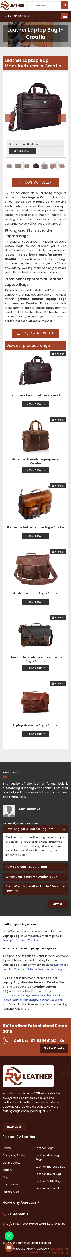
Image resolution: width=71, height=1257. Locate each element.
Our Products (11, 1162)
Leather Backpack (50, 1000)
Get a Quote (54, 1048)
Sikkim (42, 969)
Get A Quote (36, 404)
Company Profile (14, 1155)
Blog (6, 1177)
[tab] (35, 829)
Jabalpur (9, 940)
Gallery (7, 1170)
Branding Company (56, 1252)
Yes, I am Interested (37, 333)
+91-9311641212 (18, 16)
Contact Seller (38, 182)
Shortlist (59, 353)
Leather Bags (44, 1148)
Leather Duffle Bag (48, 1181)
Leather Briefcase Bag (35, 991)
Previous (9, 118)
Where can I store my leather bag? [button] (31, 877)
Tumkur (33, 940)
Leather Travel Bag (15, 995)
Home (7, 1148)
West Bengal (55, 969)
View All (58, 904)
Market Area (11, 1192)
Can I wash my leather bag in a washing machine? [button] (35, 888)
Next (62, 118)
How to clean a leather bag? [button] (27, 867)
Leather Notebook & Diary (46, 995)
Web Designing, (59, 1248)
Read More (14, 1127)
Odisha (31, 969)
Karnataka (61, 965)
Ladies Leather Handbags (20, 1000)
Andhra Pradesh (14, 969)
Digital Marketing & (33, 1252)
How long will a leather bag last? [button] (30, 829)
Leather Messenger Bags (49, 1157)
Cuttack (21, 940)
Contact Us (10, 1184)
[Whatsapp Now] (9, 1236)
